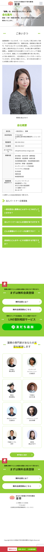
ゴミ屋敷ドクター (20, 188)
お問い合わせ (22, 549)
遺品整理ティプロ (20, 183)
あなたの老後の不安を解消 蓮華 (19, 540)
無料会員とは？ (22, 301)
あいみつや (18, 190)
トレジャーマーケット (22, 181)
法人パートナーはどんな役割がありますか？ (21, 222)
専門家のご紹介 (22, 455)
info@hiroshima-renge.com (24, 151)
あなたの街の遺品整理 (22, 185)
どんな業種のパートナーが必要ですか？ (20, 231)
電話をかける (12, 549)
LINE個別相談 (32, 549)
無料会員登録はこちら (22, 309)
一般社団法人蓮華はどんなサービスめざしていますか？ (21, 211)
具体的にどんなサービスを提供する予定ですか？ (21, 242)
